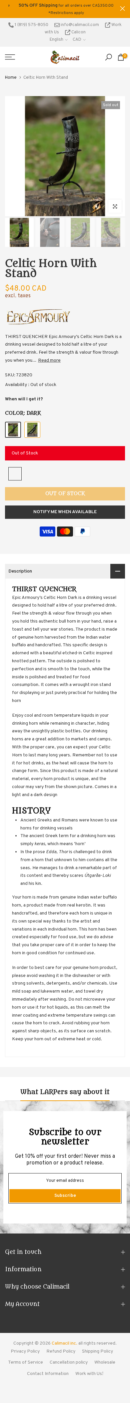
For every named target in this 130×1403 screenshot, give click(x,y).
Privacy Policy (25, 1351)
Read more (49, 360)
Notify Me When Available (65, 512)
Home (11, 77)
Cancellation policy (69, 1362)
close (122, 8)
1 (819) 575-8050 (31, 25)
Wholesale (104, 1362)
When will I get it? (24, 399)
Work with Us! (89, 1374)
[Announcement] (62, 9)
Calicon (78, 32)
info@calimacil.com (79, 25)
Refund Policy (60, 1351)
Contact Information (48, 1374)
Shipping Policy (97, 1351)
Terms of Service (25, 1362)
